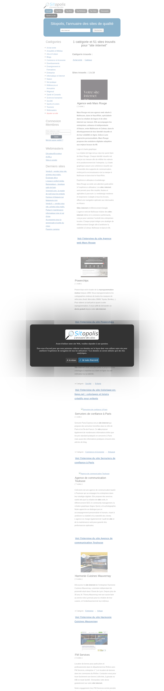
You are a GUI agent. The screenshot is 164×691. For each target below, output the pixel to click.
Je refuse (72, 360)
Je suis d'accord (89, 360)
